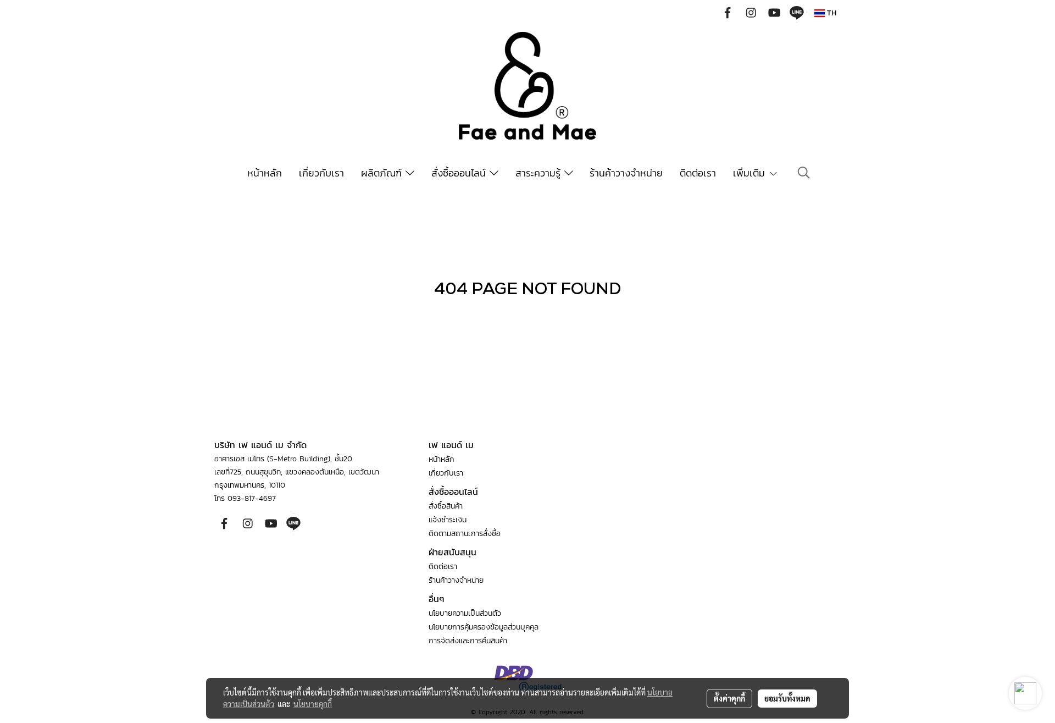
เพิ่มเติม (751, 172)
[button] (804, 172)
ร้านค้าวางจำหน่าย (626, 172)
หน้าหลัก (264, 172)
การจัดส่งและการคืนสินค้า (468, 641)
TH (830, 13)
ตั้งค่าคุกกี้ (729, 698)
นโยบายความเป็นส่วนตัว (465, 613)
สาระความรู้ (539, 172)
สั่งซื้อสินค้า (446, 506)
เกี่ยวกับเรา (321, 172)
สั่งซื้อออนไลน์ (460, 172)
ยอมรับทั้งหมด (787, 698)
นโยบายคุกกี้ (312, 704)
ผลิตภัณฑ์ (383, 172)
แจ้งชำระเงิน (448, 520)
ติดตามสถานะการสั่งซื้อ (465, 533)
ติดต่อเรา (698, 172)
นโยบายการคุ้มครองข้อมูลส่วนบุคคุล (483, 627)
